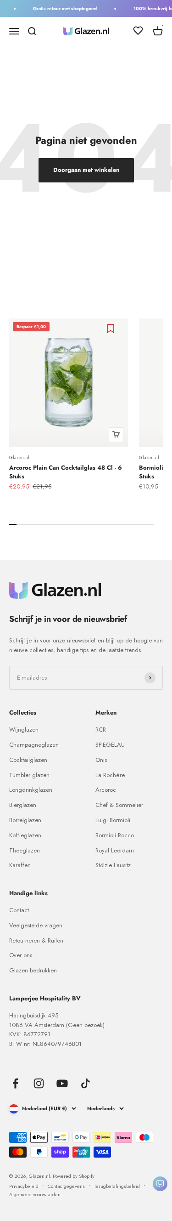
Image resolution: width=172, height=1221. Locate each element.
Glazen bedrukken (33, 970)
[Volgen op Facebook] (15, 1083)
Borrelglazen (25, 820)
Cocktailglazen (28, 759)
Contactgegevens (66, 1186)
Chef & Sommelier (119, 805)
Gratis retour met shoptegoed (62, 8)
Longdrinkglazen (30, 789)
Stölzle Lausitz (113, 865)
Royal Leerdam (114, 850)
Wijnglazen (24, 729)
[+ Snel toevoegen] (116, 434)
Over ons (20, 955)
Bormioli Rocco (114, 835)
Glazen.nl (19, 457)
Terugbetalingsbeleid (117, 1186)
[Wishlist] (138, 32)
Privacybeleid (24, 1186)
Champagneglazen (34, 744)
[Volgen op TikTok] (85, 1083)
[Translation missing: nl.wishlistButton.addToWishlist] (111, 328)
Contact (19, 910)
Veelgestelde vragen (35, 925)
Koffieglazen (25, 835)
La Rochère (110, 775)
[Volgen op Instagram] (39, 1083)
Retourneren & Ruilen (36, 940)
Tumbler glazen (29, 775)
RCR (100, 729)
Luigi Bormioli (112, 820)
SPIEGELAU (110, 744)
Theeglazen (24, 850)
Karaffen (20, 865)
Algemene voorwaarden (35, 1194)
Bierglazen (22, 805)
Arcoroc (105, 789)
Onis (101, 759)
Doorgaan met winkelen (86, 169)
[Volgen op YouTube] (62, 1083)
